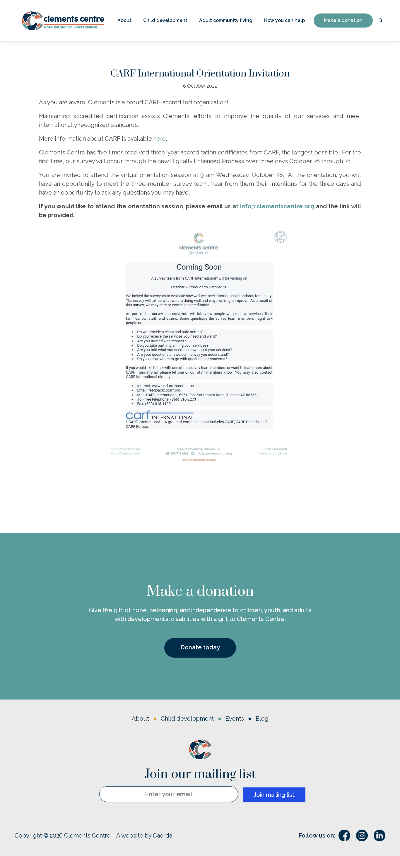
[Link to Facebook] (344, 835)
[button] (124, 20)
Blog (262, 718)
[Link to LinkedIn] (379, 835)
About (140, 718)
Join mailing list (274, 794)
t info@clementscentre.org (275, 206)
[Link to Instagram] (362, 835)
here (159, 138)
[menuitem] (124, 20)
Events (234, 718)
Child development (187, 718)
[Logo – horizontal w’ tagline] (62, 20)
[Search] (380, 20)
